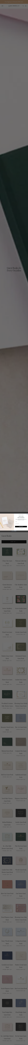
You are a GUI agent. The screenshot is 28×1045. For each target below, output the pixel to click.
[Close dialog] (27, 514)
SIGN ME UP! (21, 526)
